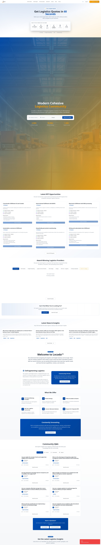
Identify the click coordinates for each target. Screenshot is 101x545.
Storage (57, 268)
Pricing (59, 1)
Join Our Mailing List (50, 432)
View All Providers (50, 298)
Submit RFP (48, 1)
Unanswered (54, 452)
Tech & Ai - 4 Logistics (64, 268)
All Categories (15, 268)
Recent (47, 452)
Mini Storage (51, 268)
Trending (40, 452)
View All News (49, 343)
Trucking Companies (74, 268)
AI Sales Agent (35, 1)
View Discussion (35, 467)
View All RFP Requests (50, 253)
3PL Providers (23, 268)
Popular (62, 452)
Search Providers (67, 117)
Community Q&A (42, 1)
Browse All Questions (55, 527)
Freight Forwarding (31, 268)
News (56, 1)
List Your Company (95, 1)
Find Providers (29, 1)
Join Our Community (64, 381)
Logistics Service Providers (41, 268)
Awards (52, 1)
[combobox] (56, 117)
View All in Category (84, 268)
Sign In (86, 1)
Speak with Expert (54, 312)
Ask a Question (44, 527)
